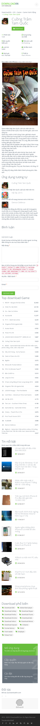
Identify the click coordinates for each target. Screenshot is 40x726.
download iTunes (27, 615)
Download (19, 29)
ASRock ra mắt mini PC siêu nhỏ (26, 558)
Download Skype (27, 611)
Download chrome (11, 618)
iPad (23, 55)
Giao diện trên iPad (25, 62)
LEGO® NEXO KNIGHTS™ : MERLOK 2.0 (18, 337)
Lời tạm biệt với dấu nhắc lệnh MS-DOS (25, 449)
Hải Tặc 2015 (17, 192)
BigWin (7, 360)
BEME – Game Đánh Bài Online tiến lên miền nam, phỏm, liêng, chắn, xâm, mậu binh (20, 347)
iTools (22, 628)
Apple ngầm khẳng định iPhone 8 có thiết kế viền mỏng (25, 529)
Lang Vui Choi (9, 378)
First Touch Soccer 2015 (12, 416)
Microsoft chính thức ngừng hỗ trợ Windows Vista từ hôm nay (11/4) (26, 513)
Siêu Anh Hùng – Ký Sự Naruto (15, 352)
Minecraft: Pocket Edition (13, 365)
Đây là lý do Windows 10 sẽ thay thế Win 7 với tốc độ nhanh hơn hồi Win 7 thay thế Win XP (26, 465)
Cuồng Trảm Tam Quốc (21, 183)
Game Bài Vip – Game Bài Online (15, 408)
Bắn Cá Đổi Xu (9, 373)
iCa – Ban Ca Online (11, 311)
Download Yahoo (10, 621)
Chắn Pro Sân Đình (11, 307)
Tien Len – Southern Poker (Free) (16, 403)
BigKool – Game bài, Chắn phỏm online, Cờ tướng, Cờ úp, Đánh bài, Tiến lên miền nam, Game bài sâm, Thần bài (20, 431)
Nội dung (6, 245)
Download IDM (9, 608)
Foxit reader (9, 632)
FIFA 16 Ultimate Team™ (13, 369)
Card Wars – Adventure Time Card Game (18, 395)
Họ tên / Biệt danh (9, 276)
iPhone (28, 55)
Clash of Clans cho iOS (12, 356)
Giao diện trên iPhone (9, 62)
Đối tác (6, 689)
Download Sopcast (11, 625)
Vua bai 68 (8, 316)
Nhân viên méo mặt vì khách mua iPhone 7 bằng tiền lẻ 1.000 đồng (26, 482)
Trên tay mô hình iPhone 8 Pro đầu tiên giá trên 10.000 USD (26, 498)
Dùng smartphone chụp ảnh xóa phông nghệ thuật (26, 587)
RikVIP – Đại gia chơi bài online (15, 303)
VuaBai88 (8, 421)
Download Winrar (27, 621)
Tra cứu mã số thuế (8, 720)
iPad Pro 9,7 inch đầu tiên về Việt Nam (26, 573)
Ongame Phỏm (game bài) (13, 324)
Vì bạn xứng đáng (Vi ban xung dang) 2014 (19, 382)
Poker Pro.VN (9, 333)
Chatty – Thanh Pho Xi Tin (13, 412)
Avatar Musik (9, 328)
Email (4, 284)
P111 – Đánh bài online (12, 320)
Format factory (9, 628)
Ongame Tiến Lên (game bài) (14, 386)
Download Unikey (10, 611)
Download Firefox (10, 615)
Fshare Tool (8, 635)
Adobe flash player (26, 608)
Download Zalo (27, 618)
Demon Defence (18, 202)
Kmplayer (21, 632)
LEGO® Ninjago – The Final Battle (16, 391)
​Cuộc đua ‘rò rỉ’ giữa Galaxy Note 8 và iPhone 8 (26, 544)
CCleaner (25, 625)
